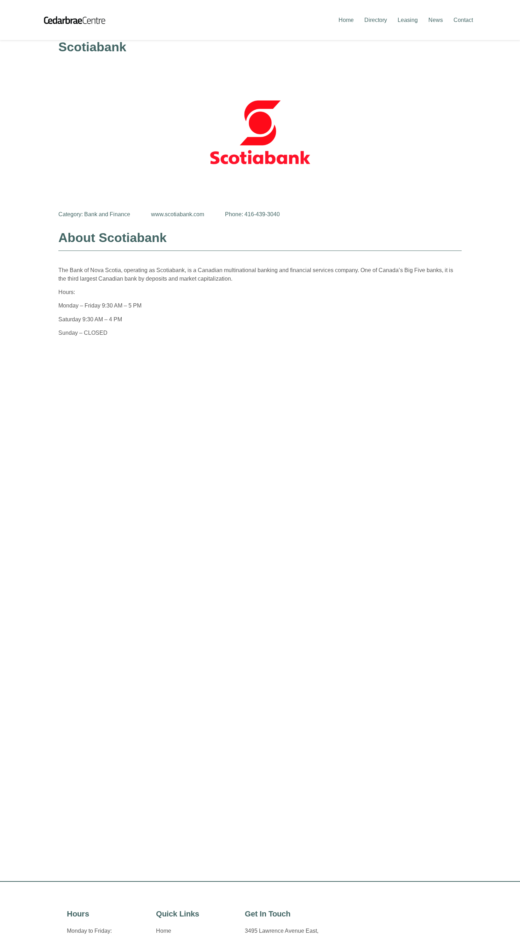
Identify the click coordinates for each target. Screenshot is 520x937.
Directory (375, 20)
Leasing (408, 20)
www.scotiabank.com (177, 214)
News (435, 20)
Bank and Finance (107, 214)
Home (346, 20)
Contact (463, 20)
